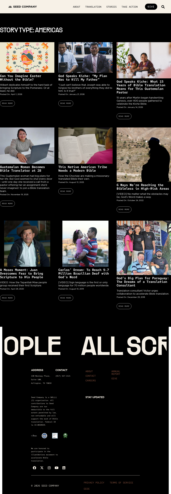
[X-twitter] (41, 468)
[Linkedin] (64, 468)
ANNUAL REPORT (115, 372)
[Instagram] (49, 468)
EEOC (87, 488)
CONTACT (91, 375)
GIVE (114, 378)
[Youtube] (56, 468)
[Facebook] (34, 468)
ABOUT (89, 371)
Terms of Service (121, 482)
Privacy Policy (94, 482)
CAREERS (91, 380)
